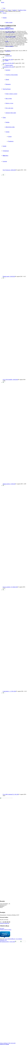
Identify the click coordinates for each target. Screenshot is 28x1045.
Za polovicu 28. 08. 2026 (8, 63)
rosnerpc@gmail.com (4, 923)
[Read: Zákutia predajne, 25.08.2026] (4, 382)
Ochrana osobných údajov (5, 929)
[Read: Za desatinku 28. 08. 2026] (4, 64)
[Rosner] (2, 2)
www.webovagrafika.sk (10, 938)
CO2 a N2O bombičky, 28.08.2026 (10, 379)
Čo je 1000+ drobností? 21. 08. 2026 (11, 794)
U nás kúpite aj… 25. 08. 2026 (9, 691)
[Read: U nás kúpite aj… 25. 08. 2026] (4, 589)
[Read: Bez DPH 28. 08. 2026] (4, 57)
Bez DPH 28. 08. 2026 (8, 59)
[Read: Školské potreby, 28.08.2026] (4, 175)
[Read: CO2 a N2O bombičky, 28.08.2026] (4, 278)
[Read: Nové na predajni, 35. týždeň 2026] (4, 485)
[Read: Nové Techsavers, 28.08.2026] (4, 68)
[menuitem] (16, 74)
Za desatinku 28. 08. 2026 (8, 66)
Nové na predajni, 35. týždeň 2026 (10, 587)
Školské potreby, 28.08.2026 (9, 276)
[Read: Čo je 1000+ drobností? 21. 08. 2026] (4, 692)
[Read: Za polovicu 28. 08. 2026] (4, 61)
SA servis (2, 928)
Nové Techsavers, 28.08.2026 (9, 170)
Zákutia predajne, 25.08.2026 (9, 483)
